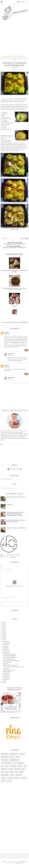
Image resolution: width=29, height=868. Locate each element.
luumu (25, 766)
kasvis (14, 58)
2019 (3, 633)
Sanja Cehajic (11, 353)
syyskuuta (5, 646)
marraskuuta (6, 643)
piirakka (21, 772)
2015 (3, 639)
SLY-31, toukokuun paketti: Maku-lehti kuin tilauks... (14, 666)
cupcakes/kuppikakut (6, 763)
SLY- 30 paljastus (6, 673)
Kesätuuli (10, 504)
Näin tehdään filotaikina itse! (16, 497)
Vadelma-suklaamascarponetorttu (10, 665)
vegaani (3, 781)
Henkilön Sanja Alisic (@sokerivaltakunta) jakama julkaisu (15, 601)
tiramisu (3, 778)
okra (2, 772)
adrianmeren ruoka (10, 56)
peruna (25, 58)
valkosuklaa (23, 778)
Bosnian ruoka (6, 58)
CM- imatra (22, 754)
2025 (3, 624)
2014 (3, 681)
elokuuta (5, 647)
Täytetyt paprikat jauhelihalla (7, 98)
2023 (3, 627)
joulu (2, 766)
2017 (3, 636)
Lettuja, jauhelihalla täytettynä (9, 655)
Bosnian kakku (5, 754)
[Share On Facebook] (23, 238)
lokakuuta (5, 644)
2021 (3, 630)
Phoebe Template (17, 861)
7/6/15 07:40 (6, 367)
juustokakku (13, 766)
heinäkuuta (5, 649)
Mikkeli (18, 757)
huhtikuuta (5, 674)
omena (7, 772)
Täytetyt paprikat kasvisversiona (10, 654)
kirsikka (20, 766)
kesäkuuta (5, 650)
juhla (7, 766)
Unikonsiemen (4, 760)
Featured (12, 757)
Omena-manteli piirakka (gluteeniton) (11, 660)
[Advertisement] (14, 35)
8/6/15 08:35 (10, 379)
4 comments (5, 238)
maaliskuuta (6, 676)
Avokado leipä (6, 668)
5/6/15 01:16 (10, 355)
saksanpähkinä (5, 775)
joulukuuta (5, 641)
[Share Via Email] (26, 238)
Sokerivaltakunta (9, 861)
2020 (3, 631)
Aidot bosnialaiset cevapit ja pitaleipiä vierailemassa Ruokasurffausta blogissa (15, 514)
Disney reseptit (5, 757)
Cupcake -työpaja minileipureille (10, 657)
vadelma (16, 778)
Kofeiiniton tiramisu (7, 671)
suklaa (12, 775)
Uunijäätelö (5, 663)
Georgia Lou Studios (10, 862)
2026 (3, 622)
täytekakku (10, 778)
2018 (3, 635)
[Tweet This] (21, 238)
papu (16, 772)
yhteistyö (9, 781)
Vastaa (26, 350)
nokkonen (17, 769)
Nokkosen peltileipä (7, 662)
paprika (19, 58)
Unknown (6, 332)
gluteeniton (20, 763)
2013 (3, 682)
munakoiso (4, 769)
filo (14, 763)
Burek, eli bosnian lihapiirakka (16, 528)
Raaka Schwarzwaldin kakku (9, 670)
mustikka (10, 769)
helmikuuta (5, 678)
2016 (3, 638)
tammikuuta (5, 679)
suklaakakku (18, 775)
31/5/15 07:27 (7, 334)
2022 (3, 628)
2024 (3, 625)
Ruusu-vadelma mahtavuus (9, 658)
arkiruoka (21, 56)
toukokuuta (5, 652)
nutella (23, 769)
